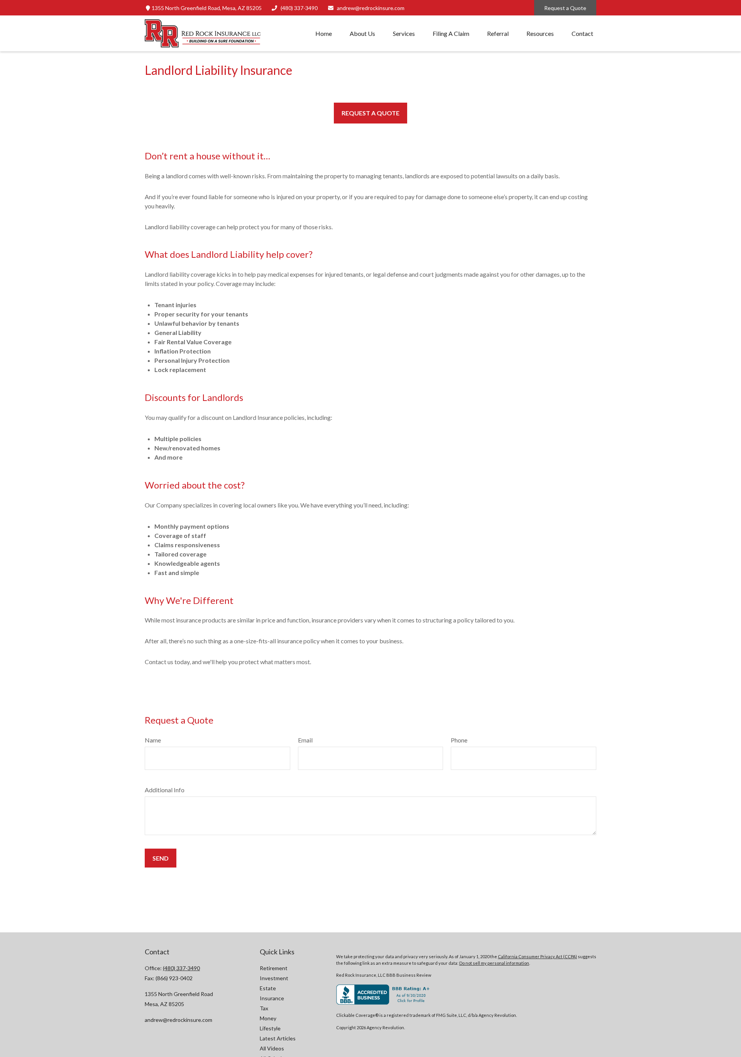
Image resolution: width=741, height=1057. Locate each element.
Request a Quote (565, 8)
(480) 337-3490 (299, 8)
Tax (264, 1008)
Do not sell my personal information (494, 963)
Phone (459, 740)
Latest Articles (278, 1038)
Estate (268, 988)
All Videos (272, 1048)
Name (153, 740)
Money (268, 1018)
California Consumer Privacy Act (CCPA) (537, 956)
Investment (274, 978)
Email (305, 740)
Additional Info (164, 789)
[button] (323, 33)
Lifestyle (270, 1028)
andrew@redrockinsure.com (370, 8)
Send (160, 858)
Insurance (272, 998)
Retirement (274, 968)
